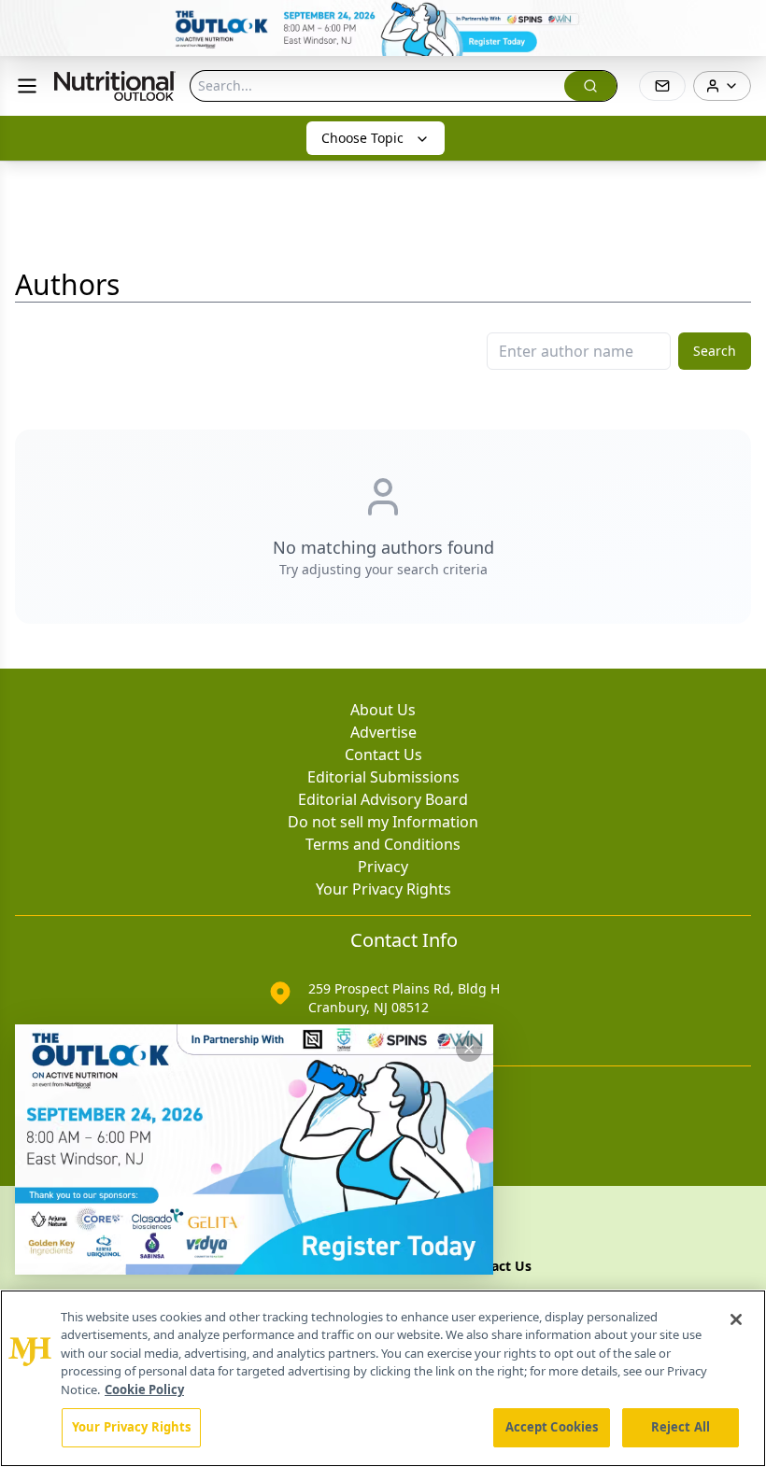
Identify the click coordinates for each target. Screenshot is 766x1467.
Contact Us (383, 754)
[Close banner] (742, 24)
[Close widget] (469, 1049)
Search (714, 351)
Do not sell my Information (383, 821)
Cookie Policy (144, 1389)
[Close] (736, 1319)
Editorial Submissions (383, 777)
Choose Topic (362, 138)
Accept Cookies (552, 1426)
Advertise (383, 732)
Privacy (383, 866)
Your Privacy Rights (383, 889)
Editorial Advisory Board (383, 799)
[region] (383, 1378)
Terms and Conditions (383, 844)
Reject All (680, 1426)
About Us (383, 709)
